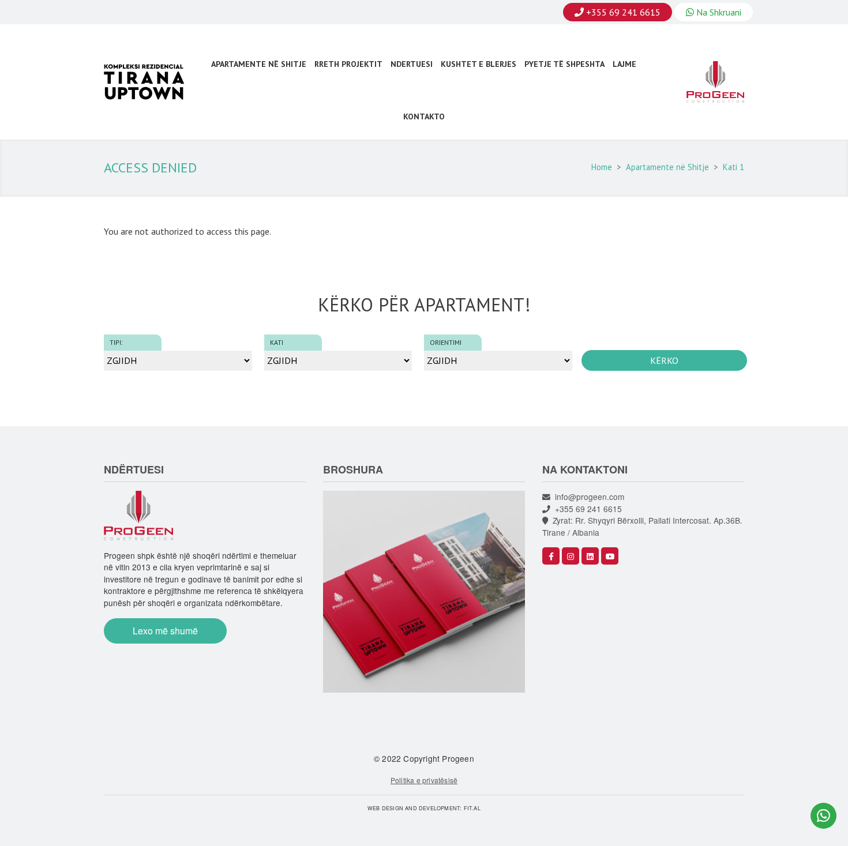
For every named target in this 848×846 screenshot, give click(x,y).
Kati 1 (733, 166)
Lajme (624, 64)
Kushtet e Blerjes (478, 64)
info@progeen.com (587, 496)
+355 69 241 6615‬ (586, 508)
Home (601, 166)
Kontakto (424, 116)
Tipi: (116, 342)
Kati (276, 342)
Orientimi (445, 342)
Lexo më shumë (165, 630)
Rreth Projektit (348, 64)
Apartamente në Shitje (258, 64)
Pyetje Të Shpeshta (564, 64)
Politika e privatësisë (424, 780)
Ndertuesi (412, 64)
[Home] (150, 82)
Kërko (664, 360)
